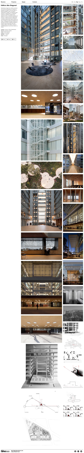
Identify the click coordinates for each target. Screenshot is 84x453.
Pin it (14, 39)
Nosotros (3, 2)
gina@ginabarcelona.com (17, 450)
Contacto (34, 2)
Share (4, 39)
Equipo (23, 2)
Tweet (9, 39)
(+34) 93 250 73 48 (15, 451)
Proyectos (13, 2)
